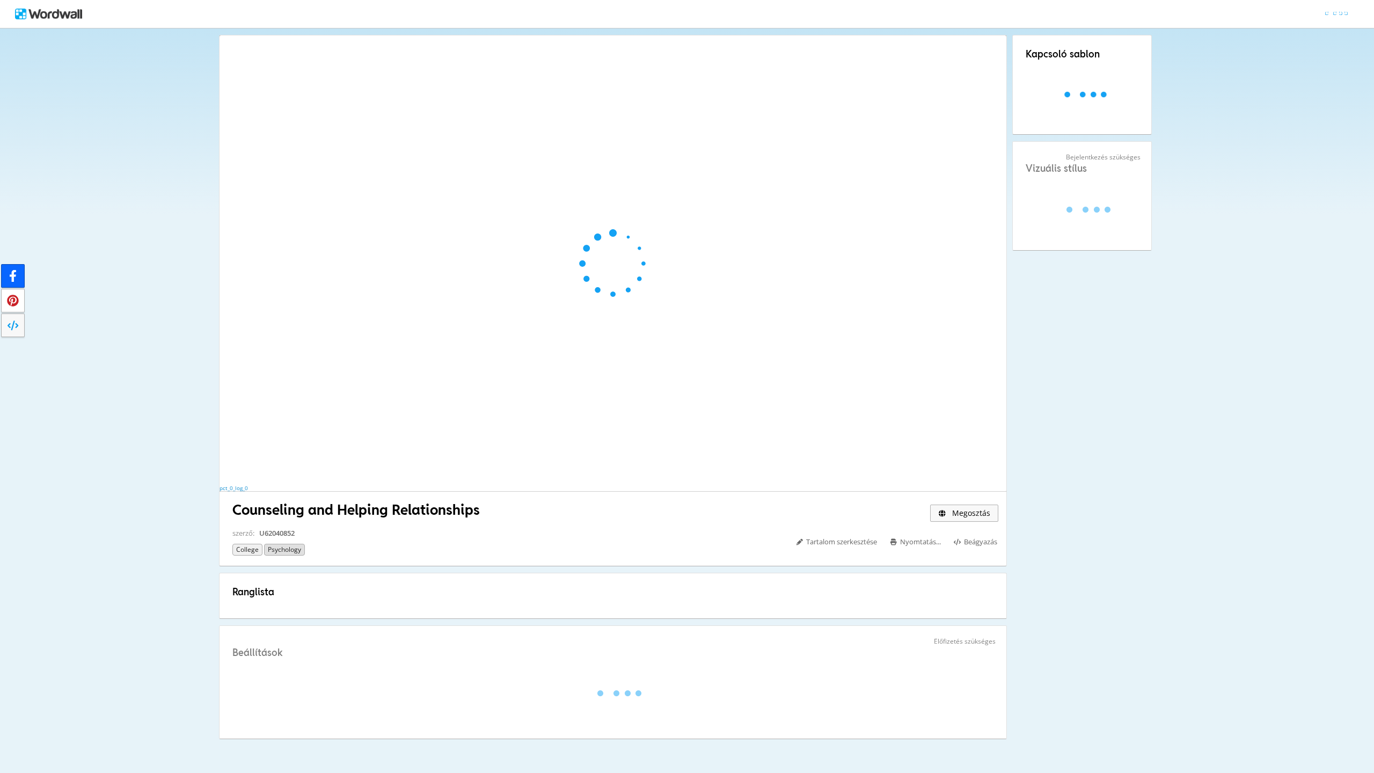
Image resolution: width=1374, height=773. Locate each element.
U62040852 (277, 533)
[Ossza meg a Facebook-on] (13, 276)
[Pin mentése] (13, 300)
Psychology (284, 549)
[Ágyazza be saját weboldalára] (13, 325)
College (247, 549)
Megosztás (970, 513)
